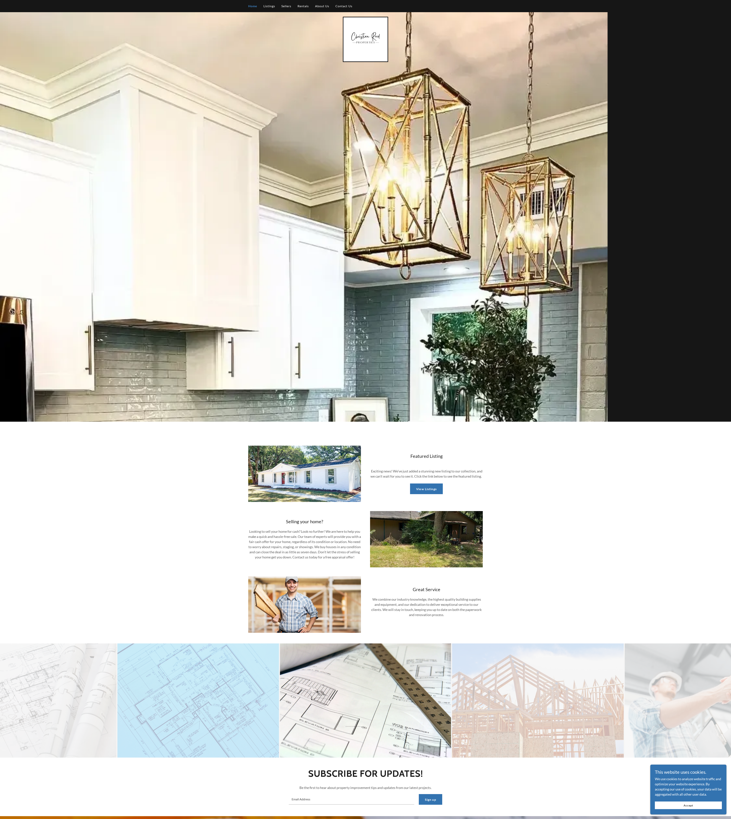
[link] (365, 39)
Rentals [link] (303, 6)
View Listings (426, 489)
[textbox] (351, 799)
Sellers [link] (286, 6)
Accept (688, 805)
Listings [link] (269, 6)
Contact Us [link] (343, 6)
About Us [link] (322, 6)
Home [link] (252, 6)
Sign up (430, 799)
